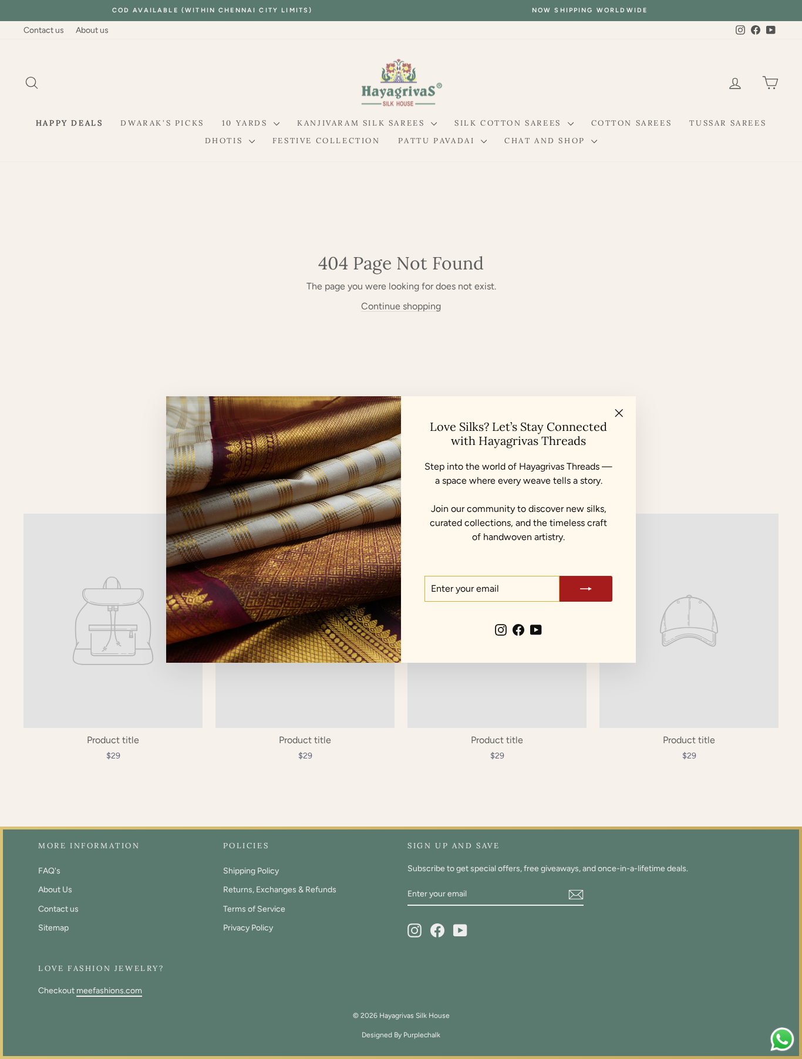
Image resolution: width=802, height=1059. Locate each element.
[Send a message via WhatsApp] (782, 1039)
